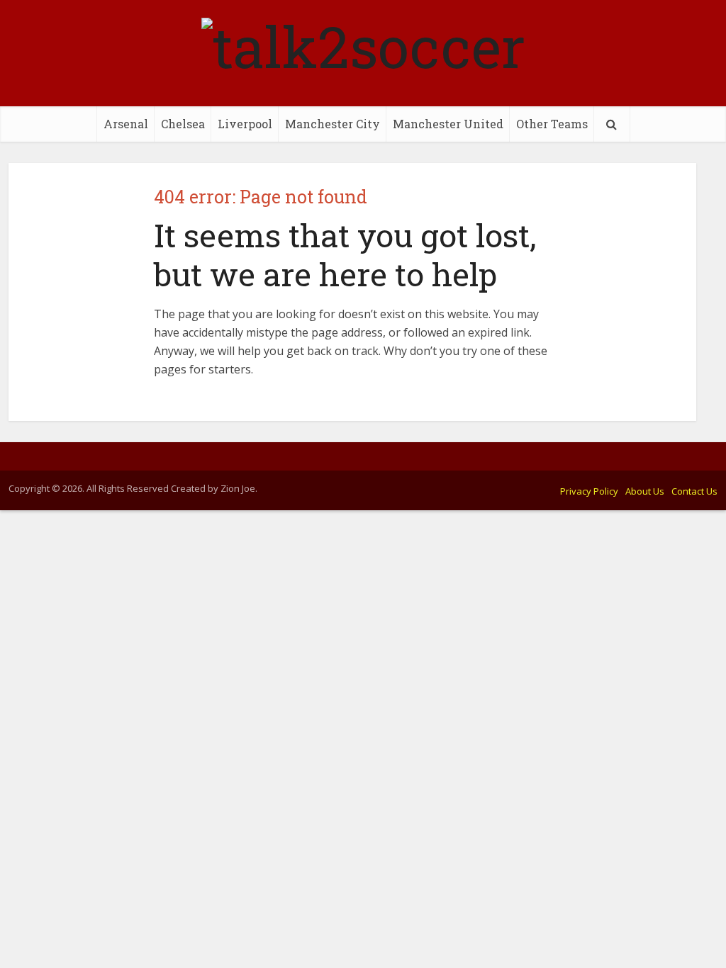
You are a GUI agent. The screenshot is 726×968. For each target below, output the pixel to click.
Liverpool (245, 123)
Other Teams (552, 123)
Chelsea (183, 123)
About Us (644, 491)
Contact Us (694, 491)
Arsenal (126, 123)
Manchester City (332, 123)
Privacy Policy (589, 491)
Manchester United (448, 123)
